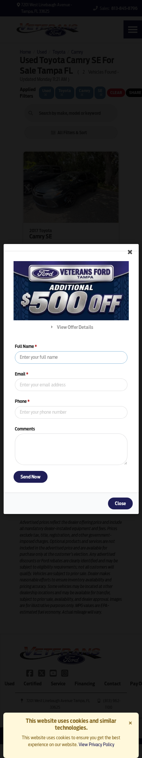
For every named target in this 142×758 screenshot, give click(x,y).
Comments (25, 429)
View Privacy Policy (96, 744)
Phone (22, 401)
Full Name (26, 346)
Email (21, 374)
